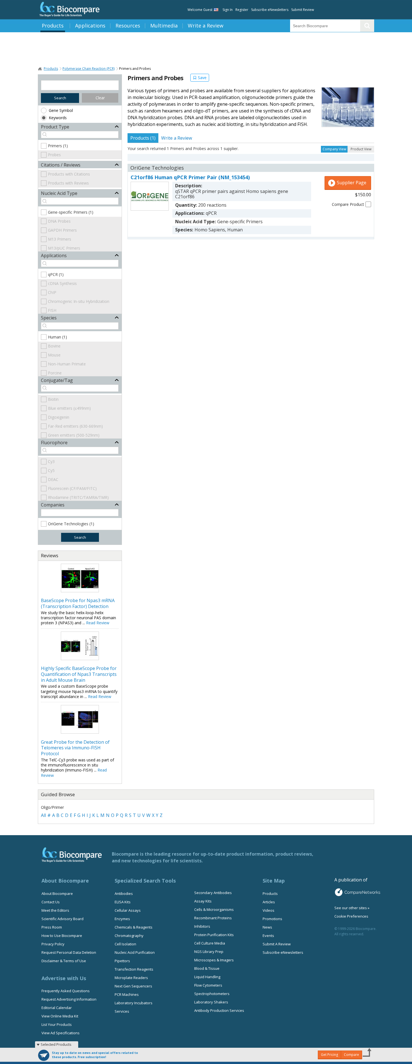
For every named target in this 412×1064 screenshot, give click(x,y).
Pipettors (122, 960)
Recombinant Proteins (213, 917)
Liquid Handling (207, 976)
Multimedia (164, 25)
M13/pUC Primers (64, 248)
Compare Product (348, 204)
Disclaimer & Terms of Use (63, 960)
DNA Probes (59, 221)
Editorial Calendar (56, 1007)
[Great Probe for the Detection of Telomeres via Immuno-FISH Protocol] (80, 732)
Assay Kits (203, 901)
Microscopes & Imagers (214, 959)
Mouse (54, 355)
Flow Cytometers (208, 985)
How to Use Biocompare (61, 935)
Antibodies (124, 893)
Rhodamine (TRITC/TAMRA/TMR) (78, 497)
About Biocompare (57, 893)
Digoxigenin (58, 417)
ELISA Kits (123, 901)
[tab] (143, 138)
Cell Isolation (125, 943)
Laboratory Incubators (133, 1002)
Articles (269, 901)
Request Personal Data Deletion (68, 952)
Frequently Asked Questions (65, 990)
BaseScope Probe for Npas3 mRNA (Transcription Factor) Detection (78, 603)
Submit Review (302, 9)
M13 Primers (59, 239)
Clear (100, 97)
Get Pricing (329, 1054)
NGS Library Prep (208, 951)
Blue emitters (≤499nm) (69, 408)
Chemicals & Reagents (133, 927)
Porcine (55, 373)
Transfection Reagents (134, 969)
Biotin (53, 399)
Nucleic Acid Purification (135, 952)
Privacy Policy (52, 943)
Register (241, 9)
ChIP (52, 292)
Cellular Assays (128, 910)
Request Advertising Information (68, 999)
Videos (268, 910)
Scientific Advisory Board (62, 918)
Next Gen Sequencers (133, 986)
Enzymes (122, 918)
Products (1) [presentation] (143, 138)
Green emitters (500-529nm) (73, 435)
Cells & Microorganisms (214, 909)
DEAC (53, 479)
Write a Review (205, 25)
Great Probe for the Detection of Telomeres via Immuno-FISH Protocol (75, 748)
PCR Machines (127, 994)
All (43, 815)
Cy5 (51, 470)
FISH (52, 310)
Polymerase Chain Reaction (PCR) (89, 68)
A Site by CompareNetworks (357, 892)
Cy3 (51, 461)
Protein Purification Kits (214, 934)
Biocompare (40, 68)
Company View (334, 149)
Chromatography (129, 935)
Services (122, 1011)
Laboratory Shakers (211, 1002)
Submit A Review (277, 943)
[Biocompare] (69, 9)
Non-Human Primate (67, 364)
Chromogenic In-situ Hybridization (78, 301)
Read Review (97, 622)
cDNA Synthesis (62, 283)
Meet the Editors (55, 910)
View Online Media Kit (59, 1016)
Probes (54, 154)
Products (53, 25)
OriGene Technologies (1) (71, 523)
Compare (351, 1054)
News (267, 927)
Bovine (54, 346)
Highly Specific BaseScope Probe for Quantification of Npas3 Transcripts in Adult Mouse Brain (79, 674)
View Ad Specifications (60, 1032)
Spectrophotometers (212, 993)
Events (268, 935)
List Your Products (56, 1024)
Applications (90, 25)
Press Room (51, 927)
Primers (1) (58, 145)
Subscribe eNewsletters (269, 9)
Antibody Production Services (219, 1010)
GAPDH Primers (62, 230)
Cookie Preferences (351, 916)
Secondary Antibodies (213, 892)
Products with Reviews (68, 183)
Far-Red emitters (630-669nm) (75, 426)
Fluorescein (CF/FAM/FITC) (72, 488)
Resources (127, 25)
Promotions (272, 918)
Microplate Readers (131, 977)
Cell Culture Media (209, 943)
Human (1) (57, 337)
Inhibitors (202, 926)
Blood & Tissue (206, 968)
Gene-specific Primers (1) (70, 212)
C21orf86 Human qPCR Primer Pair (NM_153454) (190, 177)
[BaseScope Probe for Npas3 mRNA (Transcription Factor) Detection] (80, 591)
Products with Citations (69, 174)
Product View (361, 149)
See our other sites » (351, 907)
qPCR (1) (56, 274)
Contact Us (50, 901)
